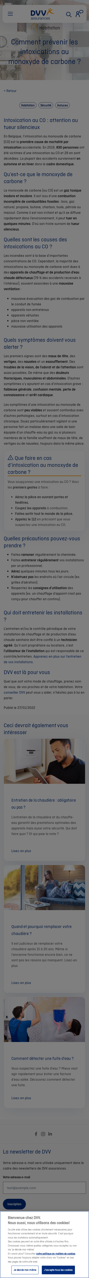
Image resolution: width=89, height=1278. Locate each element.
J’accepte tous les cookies (58, 1270)
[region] (44, 1244)
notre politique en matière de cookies (55, 1253)
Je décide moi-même (25, 1270)
